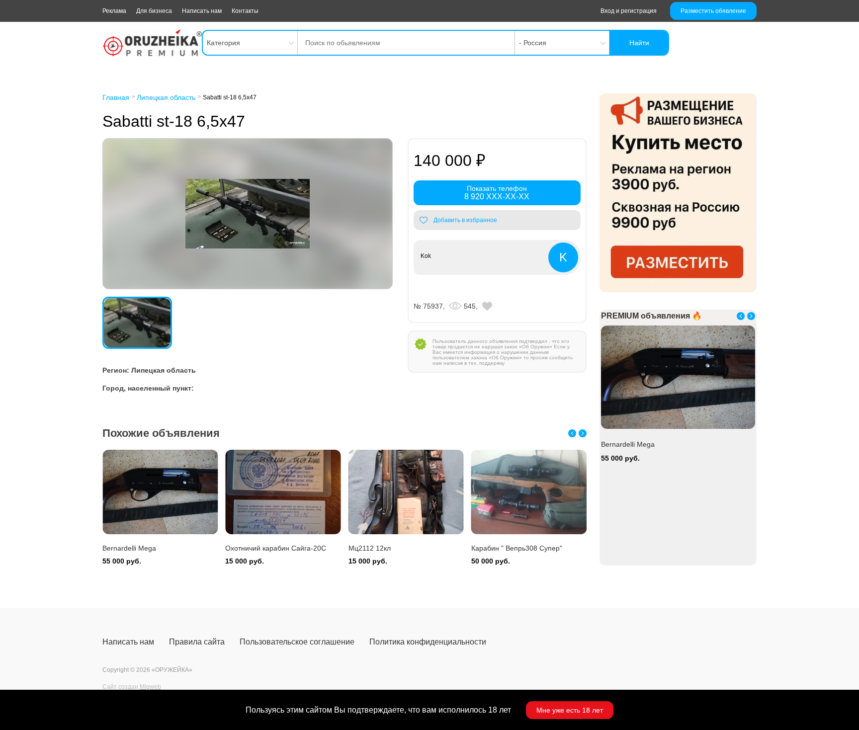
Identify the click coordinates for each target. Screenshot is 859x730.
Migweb (150, 686)
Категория (223, 43)
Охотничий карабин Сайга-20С (275, 548)
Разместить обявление (713, 10)
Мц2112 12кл (369, 548)
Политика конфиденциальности (427, 642)
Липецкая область (166, 97)
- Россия (532, 43)
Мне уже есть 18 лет (569, 710)
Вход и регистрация (629, 10)
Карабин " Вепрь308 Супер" (516, 548)
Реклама (114, 10)
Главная (115, 97)
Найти (639, 43)
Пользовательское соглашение (297, 642)
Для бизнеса (154, 10)
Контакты (245, 10)
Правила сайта (197, 642)
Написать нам (202, 10)
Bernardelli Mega (129, 548)
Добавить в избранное (465, 220)
